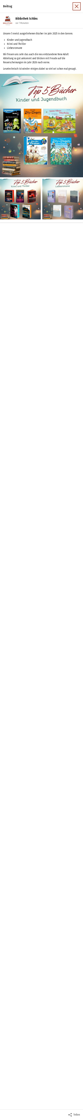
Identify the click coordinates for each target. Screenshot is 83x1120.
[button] (41, 125)
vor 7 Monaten (21, 23)
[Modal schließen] (76, 6)
